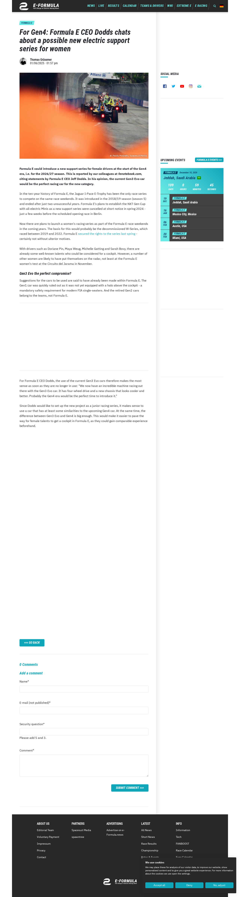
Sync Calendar (184, 857)
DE (222, 6)
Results (113, 6)
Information (183, 830)
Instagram (190, 86)
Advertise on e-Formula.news (115, 832)
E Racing (201, 6)
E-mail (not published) (35, 704)
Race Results (149, 843)
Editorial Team (45, 830)
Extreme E (184, 6)
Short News (148, 837)
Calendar (130, 6)
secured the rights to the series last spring (106, 234)
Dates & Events (150, 857)
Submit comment (127, 788)
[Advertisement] (84, 336)
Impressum (44, 843)
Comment (27, 751)
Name (27, 682)
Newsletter (199, 86)
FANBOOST (182, 843)
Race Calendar (184, 850)
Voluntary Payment (48, 837)
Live (101, 6)
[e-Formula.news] (39, 6)
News (91, 6)
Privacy (41, 850)
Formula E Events (207, 159)
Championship (149, 850)
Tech (179, 837)
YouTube (182, 86)
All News (146, 830)
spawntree (78, 837)
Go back (34, 642)
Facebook (164, 86)
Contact (41, 857)
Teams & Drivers (152, 6)
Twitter (173, 86)
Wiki (170, 6)
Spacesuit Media (81, 830)
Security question (32, 725)
